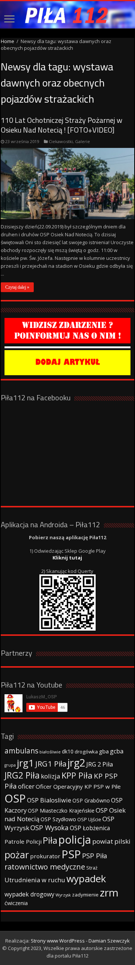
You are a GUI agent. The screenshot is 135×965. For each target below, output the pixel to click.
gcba (116, 751)
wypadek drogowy (29, 894)
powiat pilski (111, 841)
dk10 (68, 751)
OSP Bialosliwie (49, 800)
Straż (92, 867)
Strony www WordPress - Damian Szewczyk (80, 940)
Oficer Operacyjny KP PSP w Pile (78, 786)
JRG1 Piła (50, 763)
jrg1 (25, 762)
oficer (26, 786)
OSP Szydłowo (58, 819)
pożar (16, 854)
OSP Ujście (89, 819)
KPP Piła (77, 775)
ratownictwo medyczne (44, 867)
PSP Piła (94, 855)
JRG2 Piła (22, 775)
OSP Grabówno (91, 800)
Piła (50, 840)
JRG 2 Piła (99, 764)
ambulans (21, 751)
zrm (109, 892)
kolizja (50, 776)
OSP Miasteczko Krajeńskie (61, 810)
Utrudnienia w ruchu (34, 880)
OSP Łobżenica (90, 828)
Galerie (82, 141)
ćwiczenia (16, 903)
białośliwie (50, 752)
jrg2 (76, 763)
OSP (15, 798)
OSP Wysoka (49, 827)
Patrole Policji (23, 841)
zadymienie (85, 894)
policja (74, 839)
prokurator (45, 856)
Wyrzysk (63, 895)
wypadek (86, 878)
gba (104, 751)
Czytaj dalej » (17, 287)
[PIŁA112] (67, 14)
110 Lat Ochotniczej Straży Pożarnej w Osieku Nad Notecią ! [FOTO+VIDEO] (61, 125)
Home (7, 41)
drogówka (86, 751)
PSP (71, 854)
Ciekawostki (61, 141)
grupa (10, 765)
